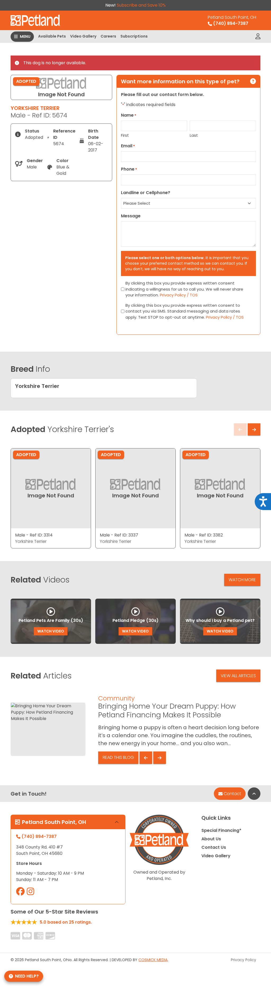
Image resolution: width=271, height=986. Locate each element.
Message (131, 216)
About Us (211, 839)
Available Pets (52, 36)
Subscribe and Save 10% (141, 5)
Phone (129, 169)
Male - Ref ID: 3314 (34, 535)
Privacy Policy (243, 959)
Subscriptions (134, 36)
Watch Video (50, 631)
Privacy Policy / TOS (179, 295)
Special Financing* (221, 830)
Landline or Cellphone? (145, 193)
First (125, 135)
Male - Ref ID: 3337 (119, 535)
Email (128, 146)
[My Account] (257, 36)
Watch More (242, 580)
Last (194, 135)
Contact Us (213, 847)
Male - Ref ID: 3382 (203, 535)
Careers (108, 36)
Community (116, 698)
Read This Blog (118, 757)
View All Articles (238, 676)
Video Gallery (83, 36)
